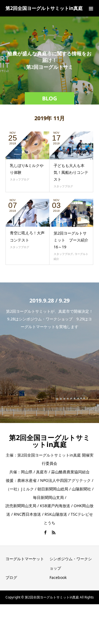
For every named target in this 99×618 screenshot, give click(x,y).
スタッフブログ (19, 179)
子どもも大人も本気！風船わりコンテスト (71, 172)
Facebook (58, 577)
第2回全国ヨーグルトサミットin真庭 (44, 8)
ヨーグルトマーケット (25, 558)
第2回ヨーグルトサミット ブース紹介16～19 (71, 239)
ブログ (11, 577)
